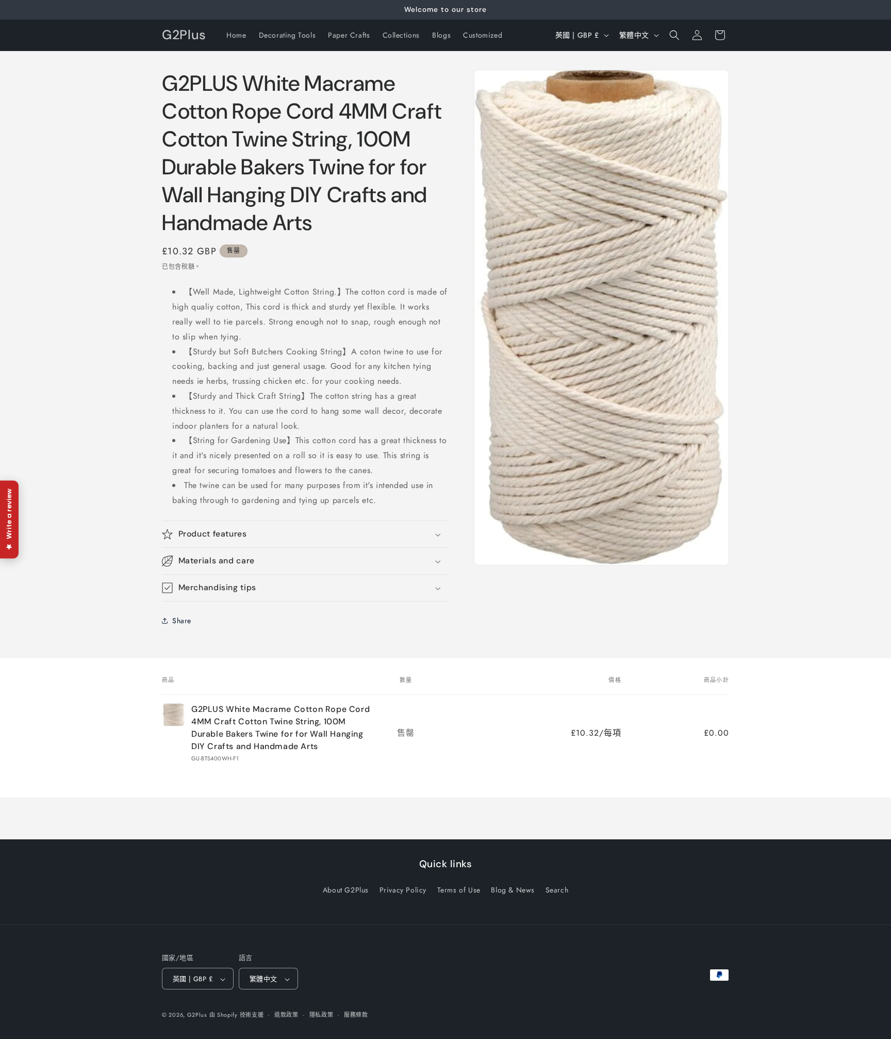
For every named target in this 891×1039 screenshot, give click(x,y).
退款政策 (286, 1015)
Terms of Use (459, 889)
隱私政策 (321, 1015)
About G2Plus (346, 889)
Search (557, 889)
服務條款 (356, 1015)
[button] (674, 35)
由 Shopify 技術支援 (236, 1015)
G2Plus (197, 1015)
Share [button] (181, 620)
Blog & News (513, 889)
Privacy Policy (403, 889)
